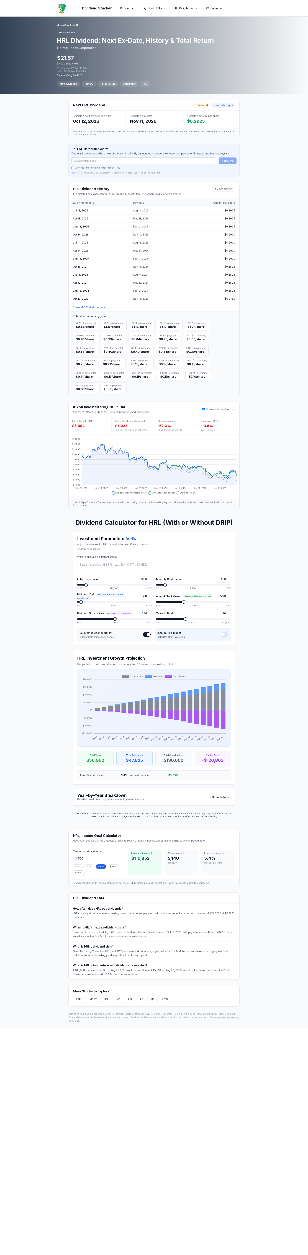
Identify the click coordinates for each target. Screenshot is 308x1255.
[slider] (86, 585)
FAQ (145, 83)
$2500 (78, 872)
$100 (77, 866)
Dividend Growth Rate (104, 613)
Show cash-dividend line (220, 409)
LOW (165, 999)
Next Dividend (68, 83)
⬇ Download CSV (224, 188)
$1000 (113, 866)
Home (60, 25)
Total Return (108, 83)
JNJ (106, 999)
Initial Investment (88, 579)
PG (141, 999)
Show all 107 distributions (89, 307)
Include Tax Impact (169, 632)
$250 (89, 866)
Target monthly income (87, 851)
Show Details (220, 797)
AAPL (79, 999)
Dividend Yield (100, 596)
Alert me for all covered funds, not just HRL (97, 167)
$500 (101, 866)
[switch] (147, 634)
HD (153, 999)
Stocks (69, 25)
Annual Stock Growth (183, 596)
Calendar (216, 8)
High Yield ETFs (152, 8)
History (88, 83)
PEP (130, 999)
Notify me (228, 160)
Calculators (186, 8)
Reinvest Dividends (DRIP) (95, 632)
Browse (125, 8)
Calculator (129, 83)
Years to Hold (164, 613)
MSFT (93, 999)
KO (118, 999)
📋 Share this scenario (88, 549)
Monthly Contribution (169, 579)
